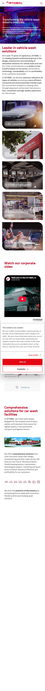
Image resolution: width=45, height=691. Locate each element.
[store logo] (14, 3)
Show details (33, 355)
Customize (21, 369)
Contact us (25, 387)
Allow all (22, 362)
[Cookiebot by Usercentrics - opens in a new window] (32, 320)
